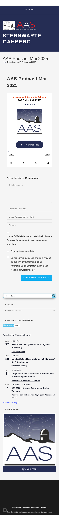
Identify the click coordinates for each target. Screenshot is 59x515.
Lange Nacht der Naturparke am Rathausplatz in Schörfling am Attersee (33, 375)
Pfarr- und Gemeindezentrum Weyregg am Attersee (32, 395)
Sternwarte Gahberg (19, 365)
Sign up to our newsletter (22, 251)
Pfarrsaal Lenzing (18, 351)
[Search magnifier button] (54, 296)
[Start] (4, 62)
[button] (5, 510)
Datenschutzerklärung (20, 507)
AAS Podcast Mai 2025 (26, 62)
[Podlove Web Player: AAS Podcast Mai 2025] (29, 130)
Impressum (35, 507)
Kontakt (44, 507)
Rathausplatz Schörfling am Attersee (26, 380)
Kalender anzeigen (11, 402)
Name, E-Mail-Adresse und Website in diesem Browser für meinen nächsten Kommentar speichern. (29, 240)
